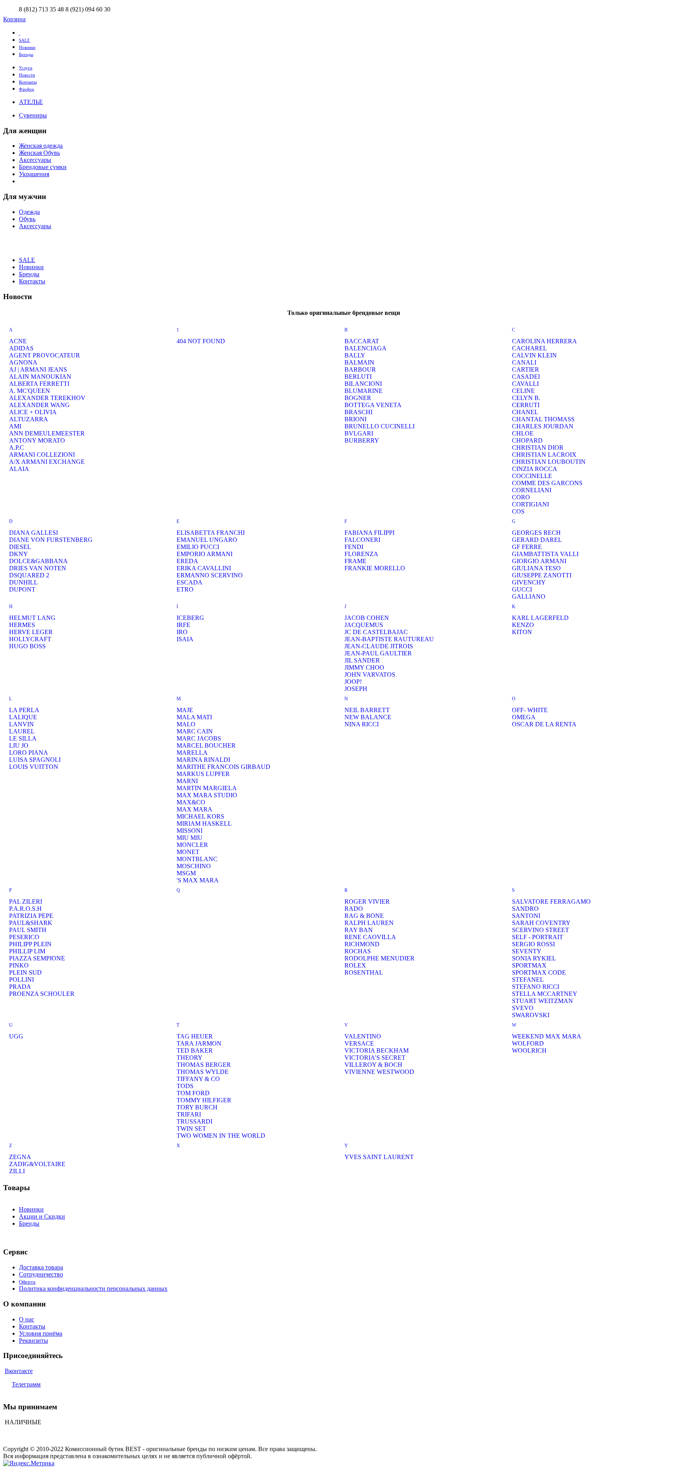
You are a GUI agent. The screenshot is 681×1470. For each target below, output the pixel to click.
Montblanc (197, 859)
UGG (16, 1036)
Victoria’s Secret (375, 1057)
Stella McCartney (544, 993)
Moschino (194, 866)
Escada (190, 582)
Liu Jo (18, 745)
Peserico (24, 937)
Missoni (190, 830)
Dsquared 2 (29, 575)
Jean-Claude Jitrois (378, 646)
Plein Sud (25, 972)
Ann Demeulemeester (47, 433)
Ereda (187, 561)
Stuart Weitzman (542, 1000)
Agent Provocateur (44, 355)
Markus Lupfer (203, 773)
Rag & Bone (364, 915)
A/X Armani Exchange (47, 461)
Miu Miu (190, 837)
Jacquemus (363, 624)
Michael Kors (200, 816)
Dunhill (23, 582)
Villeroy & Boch (373, 1064)
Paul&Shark (30, 922)
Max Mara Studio (207, 795)
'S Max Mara (198, 880)
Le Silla (23, 738)
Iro (182, 632)
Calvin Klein (534, 355)
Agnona (23, 362)
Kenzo (523, 624)
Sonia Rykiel (534, 958)
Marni (187, 781)
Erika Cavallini (204, 568)
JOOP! (353, 681)
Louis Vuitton (33, 766)
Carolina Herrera (544, 341)
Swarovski (530, 1015)
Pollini (21, 979)
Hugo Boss (27, 646)
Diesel (20, 546)
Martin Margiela (207, 788)
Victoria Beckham (376, 1050)
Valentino (362, 1036)
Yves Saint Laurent (379, 1157)
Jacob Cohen (366, 617)
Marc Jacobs (199, 738)
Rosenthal (363, 972)
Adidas (21, 348)
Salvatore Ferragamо (551, 901)
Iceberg (190, 617)
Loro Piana (28, 752)
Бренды (26, 54)
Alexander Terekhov (47, 397)
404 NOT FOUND (201, 341)
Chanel (525, 412)
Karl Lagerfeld (540, 617)
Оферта (27, 1282)
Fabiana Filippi (369, 532)
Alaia (19, 468)
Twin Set (191, 1128)
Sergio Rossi (533, 944)
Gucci (522, 589)
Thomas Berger (204, 1064)
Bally (354, 355)
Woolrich (529, 1050)
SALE (24, 40)
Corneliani (531, 490)
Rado (353, 908)
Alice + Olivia (33, 412)
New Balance (367, 717)
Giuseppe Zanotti (541, 575)
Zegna (20, 1157)
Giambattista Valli (545, 554)
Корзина (14, 19)
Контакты (28, 82)
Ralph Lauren (369, 922)
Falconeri (362, 539)
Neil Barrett (367, 710)
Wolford (528, 1043)
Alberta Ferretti (39, 383)
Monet (188, 852)
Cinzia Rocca (534, 468)
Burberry (361, 440)
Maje (185, 710)
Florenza (361, 554)
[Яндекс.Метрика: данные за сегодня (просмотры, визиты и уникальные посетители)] (28, 1463)
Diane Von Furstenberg (51, 539)
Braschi (358, 412)
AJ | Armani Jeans (38, 369)
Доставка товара (41, 1267)
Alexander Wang (39, 405)
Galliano (528, 596)
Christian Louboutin (549, 461)
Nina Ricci (361, 724)
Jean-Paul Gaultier (378, 653)
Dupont (22, 589)
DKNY (18, 554)
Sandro (525, 908)
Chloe (523, 433)
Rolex (355, 965)
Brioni (355, 419)
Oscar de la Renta (544, 724)
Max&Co (191, 802)
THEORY (190, 1057)
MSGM (186, 873)
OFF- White (530, 710)
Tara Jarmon (199, 1043)
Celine (523, 390)
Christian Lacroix (544, 454)
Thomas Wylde (203, 1071)
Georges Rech (536, 532)
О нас (26, 1319)
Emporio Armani (205, 554)
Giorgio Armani (539, 561)
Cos (518, 511)
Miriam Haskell (204, 823)
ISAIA (185, 639)
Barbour (360, 369)
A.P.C (16, 447)
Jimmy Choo (364, 667)
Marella (192, 752)
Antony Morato (37, 440)
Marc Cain (195, 731)
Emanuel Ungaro (207, 539)
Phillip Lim (27, 951)
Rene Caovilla (370, 937)
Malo (186, 724)
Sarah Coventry (541, 922)
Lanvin (21, 724)
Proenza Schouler (41, 993)
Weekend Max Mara (546, 1036)
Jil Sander (362, 660)
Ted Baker (195, 1050)
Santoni (526, 915)
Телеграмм (26, 1384)
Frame (355, 561)
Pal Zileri (25, 901)
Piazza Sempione (37, 958)
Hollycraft (30, 639)
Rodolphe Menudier (379, 958)
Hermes (22, 624)
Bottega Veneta (373, 405)
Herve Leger (31, 632)
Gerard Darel (537, 539)
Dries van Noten (37, 568)
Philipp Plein (30, 944)
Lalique (23, 717)
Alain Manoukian (40, 376)
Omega (524, 717)
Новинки (27, 47)
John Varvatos (369, 674)
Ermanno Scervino (210, 575)
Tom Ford (193, 1093)
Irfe (183, 624)
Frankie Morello (374, 568)
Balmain (359, 362)
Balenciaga (365, 348)
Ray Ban (358, 930)
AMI (15, 426)
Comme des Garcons (547, 483)
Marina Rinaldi (203, 759)
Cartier (525, 369)
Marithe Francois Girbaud (223, 766)
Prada (20, 986)
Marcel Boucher (206, 745)
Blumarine (363, 390)
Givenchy (529, 582)
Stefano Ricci (535, 986)
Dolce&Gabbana (38, 561)
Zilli (17, 1171)
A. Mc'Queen (29, 390)
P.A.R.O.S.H (25, 908)
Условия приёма (40, 1333)
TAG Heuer (195, 1036)
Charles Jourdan (542, 426)
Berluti (358, 376)
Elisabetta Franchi (211, 532)
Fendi (353, 546)
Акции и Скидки (42, 1216)
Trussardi (194, 1121)
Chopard (527, 440)
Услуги (25, 67)
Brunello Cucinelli (379, 426)
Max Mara (194, 809)
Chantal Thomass (543, 419)
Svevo (523, 1008)
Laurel (22, 731)
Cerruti (526, 405)
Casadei (526, 376)
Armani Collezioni (42, 454)
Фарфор (26, 89)
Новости (27, 75)
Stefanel (528, 979)
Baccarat (361, 341)
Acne (18, 341)
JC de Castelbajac (376, 632)
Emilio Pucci (198, 546)
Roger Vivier (367, 901)
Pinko (19, 965)
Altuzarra (28, 419)
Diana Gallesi (33, 532)
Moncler (192, 844)
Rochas (357, 951)
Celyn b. (526, 397)
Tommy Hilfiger (204, 1100)
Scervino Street (540, 930)
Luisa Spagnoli (35, 759)
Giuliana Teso (536, 568)
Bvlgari (358, 433)
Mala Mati (194, 717)
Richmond (362, 944)
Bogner (357, 397)
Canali (524, 362)
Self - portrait (537, 937)
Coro (521, 497)
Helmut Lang (32, 617)
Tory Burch (197, 1107)
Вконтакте (19, 1371)
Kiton (522, 632)
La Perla (24, 710)
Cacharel (529, 348)
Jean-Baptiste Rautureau (389, 639)
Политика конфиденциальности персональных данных (93, 1288)
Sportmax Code (539, 972)
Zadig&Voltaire (37, 1164)
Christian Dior (538, 447)
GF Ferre (527, 546)
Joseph (355, 688)
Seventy (526, 951)
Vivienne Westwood (379, 1071)
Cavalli (525, 383)
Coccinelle (532, 476)
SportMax (529, 965)
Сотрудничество (41, 1274)
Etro (185, 589)
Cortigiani (530, 504)
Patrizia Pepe (31, 915)
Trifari (189, 1114)
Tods (185, 1086)
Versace (359, 1043)
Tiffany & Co (198, 1079)
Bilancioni (363, 383)
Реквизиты (33, 1340)
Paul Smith (28, 930)
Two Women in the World (221, 1135)
